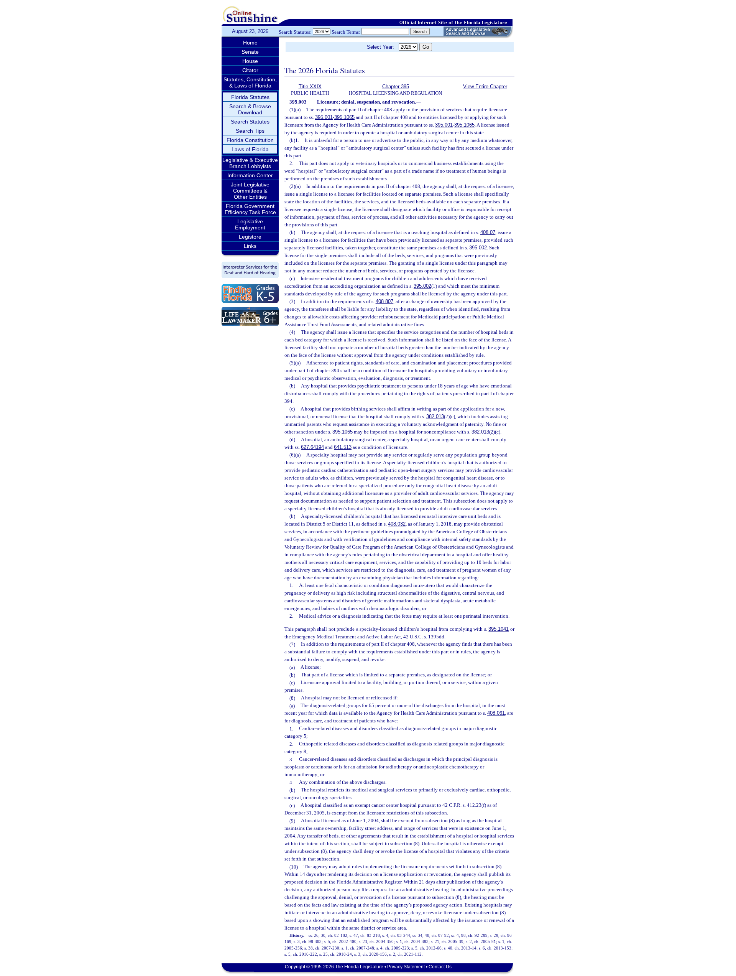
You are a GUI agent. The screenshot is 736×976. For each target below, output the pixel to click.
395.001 (324, 117)
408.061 (496, 713)
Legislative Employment (250, 224)
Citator (250, 70)
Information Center (250, 175)
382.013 (435, 416)
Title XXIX (310, 86)
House (250, 61)
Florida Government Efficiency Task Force (250, 209)
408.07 (487, 232)
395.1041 (498, 629)
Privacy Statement (406, 966)
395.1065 (344, 117)
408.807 (384, 301)
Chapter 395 (395, 86)
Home (250, 43)
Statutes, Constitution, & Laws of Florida (250, 82)
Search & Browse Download (250, 109)
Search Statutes (250, 122)
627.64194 (312, 447)
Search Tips (250, 131)
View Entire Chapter (485, 86)
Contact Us (440, 966)
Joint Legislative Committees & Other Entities (250, 190)
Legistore (250, 237)
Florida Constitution (250, 140)
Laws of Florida (250, 149)
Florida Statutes (250, 97)
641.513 (343, 447)
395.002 (478, 248)
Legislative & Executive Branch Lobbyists (250, 163)
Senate (250, 52)
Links (250, 246)
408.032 (397, 524)
